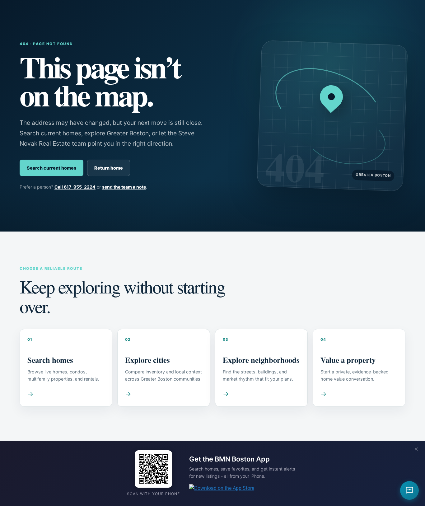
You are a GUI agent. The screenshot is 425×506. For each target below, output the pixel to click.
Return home (108, 168)
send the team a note (124, 187)
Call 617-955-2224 (75, 187)
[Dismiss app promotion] (416, 449)
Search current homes (51, 168)
